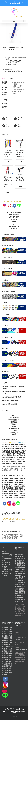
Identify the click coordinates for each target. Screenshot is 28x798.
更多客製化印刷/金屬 (16, 463)
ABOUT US (14, 415)
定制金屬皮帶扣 (6, 484)
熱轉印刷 (14, 450)
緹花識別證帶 (19, 71)
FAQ (14, 224)
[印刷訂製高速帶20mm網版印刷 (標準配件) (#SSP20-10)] (7, 143)
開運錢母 (13, 493)
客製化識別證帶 (10, 71)
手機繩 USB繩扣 (16, 454)
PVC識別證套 (19, 580)
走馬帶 (17, 446)
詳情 (8, 161)
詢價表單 (14, 424)
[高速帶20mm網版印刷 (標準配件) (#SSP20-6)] (20, 170)
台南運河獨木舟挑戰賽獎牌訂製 (12, 397)
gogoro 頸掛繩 (7, 454)
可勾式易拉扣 (6, 461)
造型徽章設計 (8, 497)
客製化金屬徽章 (14, 478)
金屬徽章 (14, 484)
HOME (14, 413)
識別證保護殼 (9, 457)
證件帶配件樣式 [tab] (4, 83)
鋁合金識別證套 (10, 459)
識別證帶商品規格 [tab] (4, 88)
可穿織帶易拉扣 (19, 459)
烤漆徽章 (16, 495)
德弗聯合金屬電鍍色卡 (14, 419)
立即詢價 (14, 219)
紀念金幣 (7, 635)
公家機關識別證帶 (20, 567)
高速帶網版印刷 (10, 448)
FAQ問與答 (14, 430)
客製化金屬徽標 (19, 482)
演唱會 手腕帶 (22, 450)
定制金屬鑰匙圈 (9, 480)
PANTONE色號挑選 (14, 212)
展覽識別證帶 (19, 448)
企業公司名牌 (8, 495)
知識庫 (14, 222)
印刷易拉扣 (14, 461)
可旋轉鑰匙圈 (10, 488)
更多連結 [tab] (4, 107)
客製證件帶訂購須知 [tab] (4, 94)
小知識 (14, 426)
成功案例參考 (14, 217)
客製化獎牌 (5, 478)
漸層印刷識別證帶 (20, 452)
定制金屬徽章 (10, 482)
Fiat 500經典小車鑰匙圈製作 (11, 404)
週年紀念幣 (9, 486)
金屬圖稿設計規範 (14, 428)
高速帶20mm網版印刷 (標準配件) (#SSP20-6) (20, 178)
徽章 (20, 484)
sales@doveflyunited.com (15, 3)
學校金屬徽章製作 (16, 490)
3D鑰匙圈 (16, 486)
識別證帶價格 (14, 421)
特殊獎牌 (7, 490)
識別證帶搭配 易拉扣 (8, 452)
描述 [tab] (3, 78)
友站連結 (14, 229)
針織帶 (21, 446)
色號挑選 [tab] (4, 100)
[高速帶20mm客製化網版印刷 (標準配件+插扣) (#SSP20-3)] (20, 143)
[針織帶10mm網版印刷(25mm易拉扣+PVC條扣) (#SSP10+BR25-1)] (7, 170)
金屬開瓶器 (12, 491)
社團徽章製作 (6, 493)
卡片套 (16, 457)
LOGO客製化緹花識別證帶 (13, 61)
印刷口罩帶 (6, 463)
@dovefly (15, 525)
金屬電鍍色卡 (14, 215)
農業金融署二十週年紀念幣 (10, 400)
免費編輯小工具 (14, 226)
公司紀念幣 (18, 480)
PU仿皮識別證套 (11, 455)
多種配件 (8, 64)
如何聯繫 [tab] (4, 103)
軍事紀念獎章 (19, 491)
